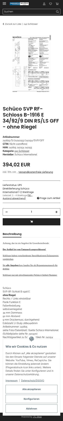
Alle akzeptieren (31, 389)
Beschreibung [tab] (12, 234)
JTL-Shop (37, 417)
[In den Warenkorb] (5, 33)
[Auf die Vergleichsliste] (44, 41)
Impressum (12, 380)
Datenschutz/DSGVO (32, 380)
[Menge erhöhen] (56, 211)
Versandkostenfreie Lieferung (35, 172)
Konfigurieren (31, 398)
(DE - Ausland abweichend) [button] (17, 197)
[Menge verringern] (6, 211)
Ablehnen (31, 408)
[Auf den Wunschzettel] (53, 41)
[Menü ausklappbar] (4, 2)
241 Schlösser (21, 151)
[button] (44, 3)
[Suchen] (57, 12)
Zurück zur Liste (13, 24)
